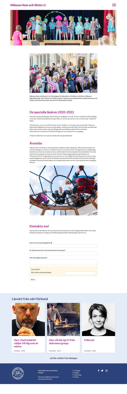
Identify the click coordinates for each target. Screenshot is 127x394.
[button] (114, 4)
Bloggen (76, 373)
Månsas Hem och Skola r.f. (28, 4)
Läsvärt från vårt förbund (30, 299)
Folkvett (89, 340)
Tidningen (76, 370)
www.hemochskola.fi (45, 379)
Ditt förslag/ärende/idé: (38, 258)
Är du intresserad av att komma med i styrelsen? (47, 250)
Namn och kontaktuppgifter (40, 243)
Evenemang (77, 375)
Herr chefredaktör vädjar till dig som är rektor (26, 343)
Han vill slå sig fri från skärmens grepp (62, 341)
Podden (76, 377)
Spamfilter (35, 269)
